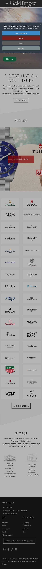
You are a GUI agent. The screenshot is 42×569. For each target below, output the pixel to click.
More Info (21, 48)
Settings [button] (21, 43)
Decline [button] (21, 38)
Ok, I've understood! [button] (21, 33)
